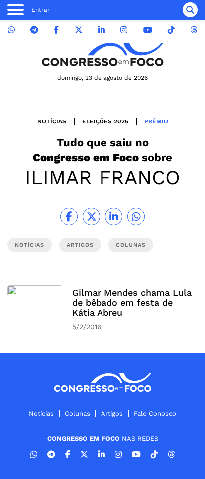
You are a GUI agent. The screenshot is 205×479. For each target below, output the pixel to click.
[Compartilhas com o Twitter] (91, 216)
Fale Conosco (155, 413)
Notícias (51, 121)
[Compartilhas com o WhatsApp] (136, 216)
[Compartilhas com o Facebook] (69, 216)
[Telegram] (34, 30)
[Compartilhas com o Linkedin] (113, 216)
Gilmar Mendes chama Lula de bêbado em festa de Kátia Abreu (132, 302)
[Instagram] (123, 30)
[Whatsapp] (11, 30)
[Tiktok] (171, 30)
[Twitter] (79, 30)
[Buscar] (190, 9)
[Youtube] (147, 30)
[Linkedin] (101, 30)
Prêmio (156, 121)
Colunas (77, 413)
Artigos (112, 413)
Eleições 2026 (105, 121)
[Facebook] (56, 30)
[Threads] (193, 30)
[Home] (102, 54)
